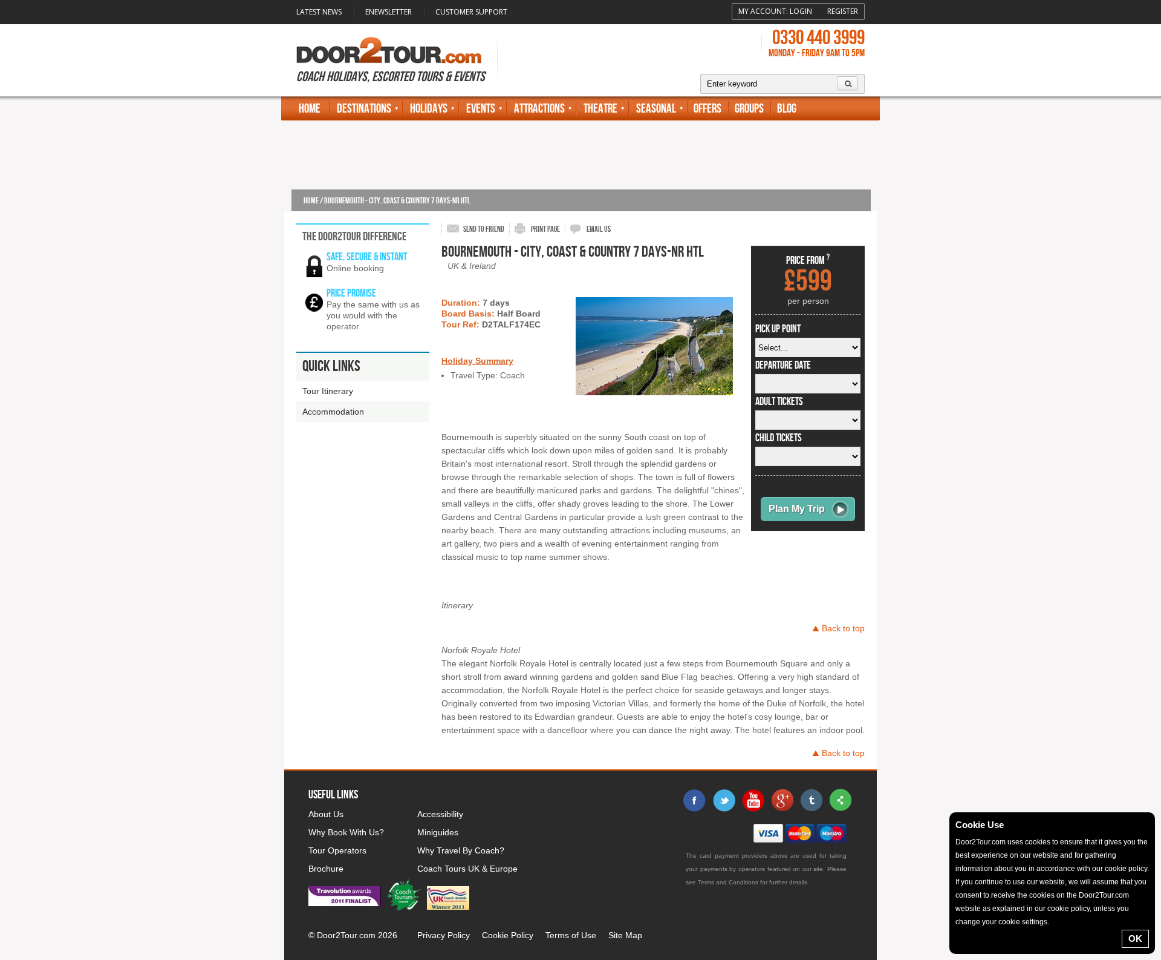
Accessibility (440, 814)
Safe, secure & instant (367, 257)
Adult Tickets (779, 401)
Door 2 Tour (388, 50)
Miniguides (437, 832)
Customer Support (471, 12)
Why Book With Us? (346, 832)
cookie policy (1126, 868)
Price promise (351, 293)
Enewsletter (388, 12)
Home (309, 108)
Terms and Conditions (728, 882)
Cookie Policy (507, 935)
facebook (694, 800)
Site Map (625, 935)
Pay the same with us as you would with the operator (373, 315)
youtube (752, 800)
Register (842, 11)
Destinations (364, 108)
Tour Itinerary (327, 391)
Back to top (843, 628)
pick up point (778, 329)
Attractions (539, 108)
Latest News (319, 12)
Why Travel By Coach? (460, 850)
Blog (786, 108)
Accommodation (333, 411)
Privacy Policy (443, 935)
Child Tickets (778, 438)
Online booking (355, 268)
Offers (707, 108)
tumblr (810, 800)
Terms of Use (570, 935)
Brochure (325, 868)
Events (480, 108)
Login (801, 11)
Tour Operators (337, 850)
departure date (783, 365)
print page (545, 229)
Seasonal (656, 108)
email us (599, 229)
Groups (749, 108)
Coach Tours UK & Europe (467, 868)
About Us (325, 814)
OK (1135, 938)
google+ (781, 800)
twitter (723, 800)
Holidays (428, 108)
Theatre (600, 108)
